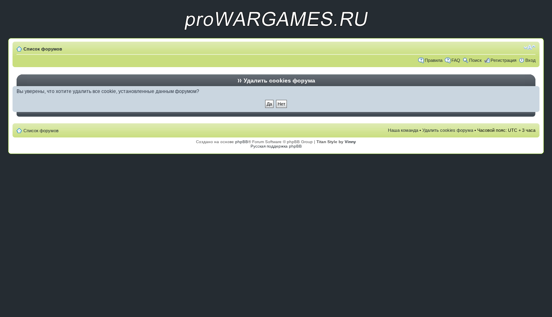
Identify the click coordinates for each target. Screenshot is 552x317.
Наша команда (403, 130)
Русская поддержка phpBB (276, 146)
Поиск (475, 60)
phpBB (241, 141)
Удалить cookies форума (447, 130)
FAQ (455, 60)
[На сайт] (276, 36)
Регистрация (503, 60)
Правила (433, 60)
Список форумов (42, 48)
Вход (530, 60)
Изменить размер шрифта (529, 47)
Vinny (350, 141)
